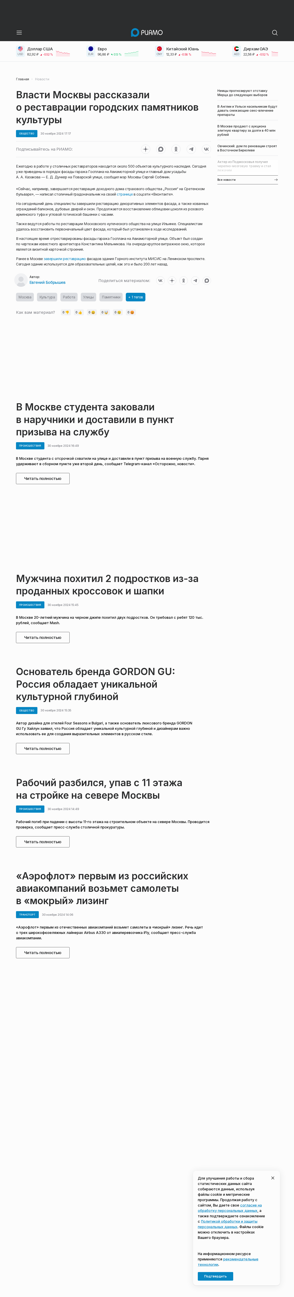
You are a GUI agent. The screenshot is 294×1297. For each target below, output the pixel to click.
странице (125, 194)
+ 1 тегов (135, 297)
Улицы (88, 297)
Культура (47, 297)
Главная (22, 79)
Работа (69, 297)
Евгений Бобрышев (47, 282)
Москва (24, 297)
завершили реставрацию (65, 259)
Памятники (111, 297)
